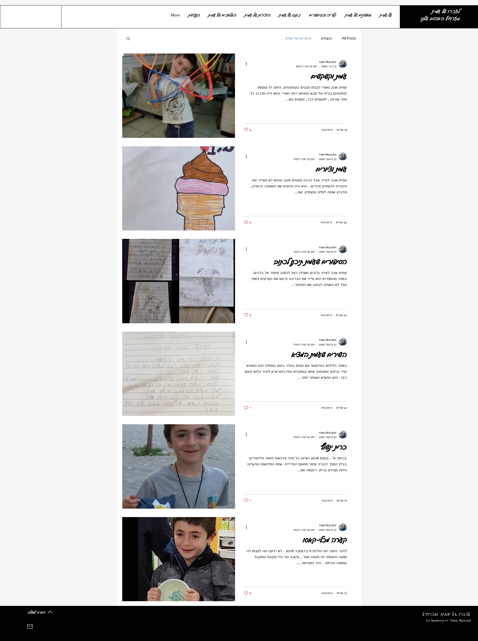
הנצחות (326, 38)
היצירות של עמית (298, 38)
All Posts (349, 38)
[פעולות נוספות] (244, 64)
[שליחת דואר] (30, 626)
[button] (128, 39)
